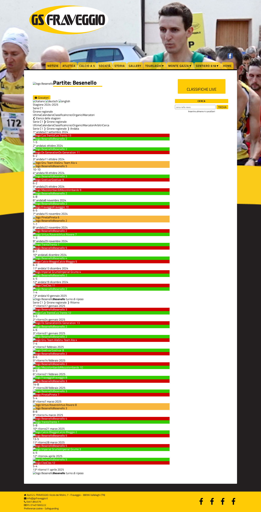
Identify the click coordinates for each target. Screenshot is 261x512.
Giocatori (43, 97)
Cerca (105, 125)
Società (105, 66)
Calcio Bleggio (66, 261)
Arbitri (98, 125)
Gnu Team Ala (66, 163)
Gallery (135, 66)
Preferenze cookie (33, 508)
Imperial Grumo (69, 272)
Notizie (53, 66)
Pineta (53, 217)
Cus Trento (60, 135)
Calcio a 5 (87, 66)
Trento (53, 244)
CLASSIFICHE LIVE (201, 89)
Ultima (37, 115)
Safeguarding (52, 508)
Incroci (69, 115)
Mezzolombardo (69, 190)
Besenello (59, 139)
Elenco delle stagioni (48, 118)
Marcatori (89, 115)
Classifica (59, 115)
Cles (48, 285)
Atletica (68, 66)
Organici (78, 115)
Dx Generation (67, 152)
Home (227, 66)
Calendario (47, 115)
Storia (120, 66)
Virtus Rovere (66, 234)
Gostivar (56, 180)
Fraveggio (59, 207)
